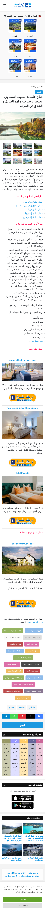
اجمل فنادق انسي (32, 644)
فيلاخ (11, 707)
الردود (23, 725)
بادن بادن (24, 767)
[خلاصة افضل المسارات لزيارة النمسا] (33, 850)
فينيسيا (39, 755)
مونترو (6, 759)
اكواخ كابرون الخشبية (14, 671)
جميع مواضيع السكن (11, 664)
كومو (39, 759)
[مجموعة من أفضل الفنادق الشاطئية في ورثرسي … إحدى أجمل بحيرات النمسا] (33, 828)
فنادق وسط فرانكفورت (13, 637)
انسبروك (32, 763)
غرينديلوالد (6, 770)
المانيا (24, 741)
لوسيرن (6, 752)
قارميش (23, 763)
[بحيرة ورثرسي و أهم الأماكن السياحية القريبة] (12, 850)
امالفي (39, 774)
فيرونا (39, 752)
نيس (15, 774)
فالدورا (39, 767)
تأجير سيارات (10, 876)
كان (15, 770)
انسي (15, 752)
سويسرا (6, 741)
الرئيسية (37, 87)
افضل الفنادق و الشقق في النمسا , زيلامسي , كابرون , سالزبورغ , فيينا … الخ (12, 838)
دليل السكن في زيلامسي (13, 691)
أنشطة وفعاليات (25, 876)
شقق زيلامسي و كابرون (33, 691)
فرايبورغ (24, 752)
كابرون (32, 748)
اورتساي (39, 770)
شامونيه (15, 759)
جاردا (39, 763)
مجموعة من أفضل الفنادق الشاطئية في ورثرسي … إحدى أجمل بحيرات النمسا (34, 838)
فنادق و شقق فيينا (32, 651)
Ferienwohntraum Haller (22, 544)
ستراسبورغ (15, 748)
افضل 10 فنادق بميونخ (15, 651)
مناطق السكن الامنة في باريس (23, 684)
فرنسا (15, 741)
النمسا (30, 87)
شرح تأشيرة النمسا (35, 622)
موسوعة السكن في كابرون (31, 664)
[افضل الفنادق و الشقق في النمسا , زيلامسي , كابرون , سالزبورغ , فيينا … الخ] (12, 828)
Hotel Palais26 (22, 473)
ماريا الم (32, 774)
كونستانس (24, 774)
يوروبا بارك (23, 759)
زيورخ (6, 748)
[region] (22, 896)
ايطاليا (40, 741)
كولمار (15, 767)
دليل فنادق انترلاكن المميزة (12, 631)
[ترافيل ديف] (22, 5)
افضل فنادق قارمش (32, 671)
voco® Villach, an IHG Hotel (22, 360)
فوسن (24, 770)
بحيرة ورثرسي (37, 341)
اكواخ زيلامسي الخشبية (34, 631)
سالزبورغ (32, 755)
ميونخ (24, 744)
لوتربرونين (6, 767)
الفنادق (31, 707)
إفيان (15, 755)
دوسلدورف (24, 755)
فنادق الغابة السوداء (15, 644)
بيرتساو (32, 759)
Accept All (22, 899)
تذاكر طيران (20, 873)
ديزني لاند (15, 763)
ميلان (30, 76)
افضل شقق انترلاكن (23, 698)
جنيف (6, 763)
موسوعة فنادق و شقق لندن (14, 678)
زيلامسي (15, 36)
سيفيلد (32, 770)
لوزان (6, 755)
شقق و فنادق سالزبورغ (32, 637)
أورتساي (30, 36)
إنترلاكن (15, 76)
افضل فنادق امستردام (34, 678)
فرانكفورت (23, 748)
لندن (30, 56)
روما (39, 744)
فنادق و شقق (33, 873)
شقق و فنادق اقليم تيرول (23, 657)
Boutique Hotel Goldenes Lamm (22, 408)
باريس (15, 56)
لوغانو (6, 774)
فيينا (32, 752)
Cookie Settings (22, 905)
